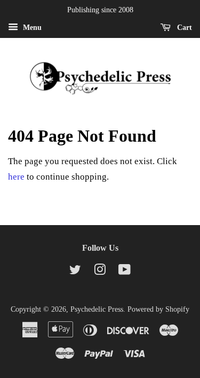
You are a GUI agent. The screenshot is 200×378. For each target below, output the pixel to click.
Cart (183, 28)
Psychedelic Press (96, 309)
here (16, 177)
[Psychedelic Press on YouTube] (124, 271)
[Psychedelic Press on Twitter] (75, 271)
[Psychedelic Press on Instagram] (100, 271)
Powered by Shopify (158, 309)
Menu (31, 28)
